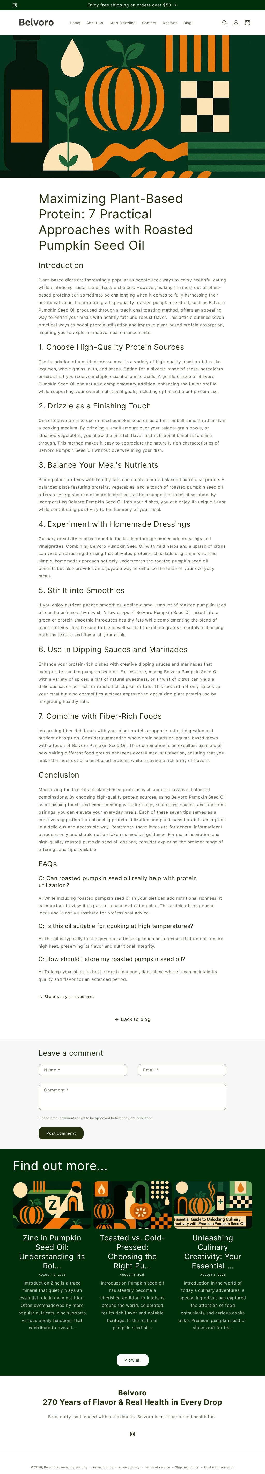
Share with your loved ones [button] (69, 996)
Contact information (219, 1467)
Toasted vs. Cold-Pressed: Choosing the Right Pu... (132, 1251)
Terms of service (157, 1467)
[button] (224, 23)
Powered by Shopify (72, 1467)
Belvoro (50, 1467)
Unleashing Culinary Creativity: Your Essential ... (212, 1251)
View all (132, 1360)
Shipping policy (187, 1467)
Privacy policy (129, 1467)
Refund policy (102, 1467)
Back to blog (135, 1019)
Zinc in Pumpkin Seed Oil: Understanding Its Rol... (52, 1251)
